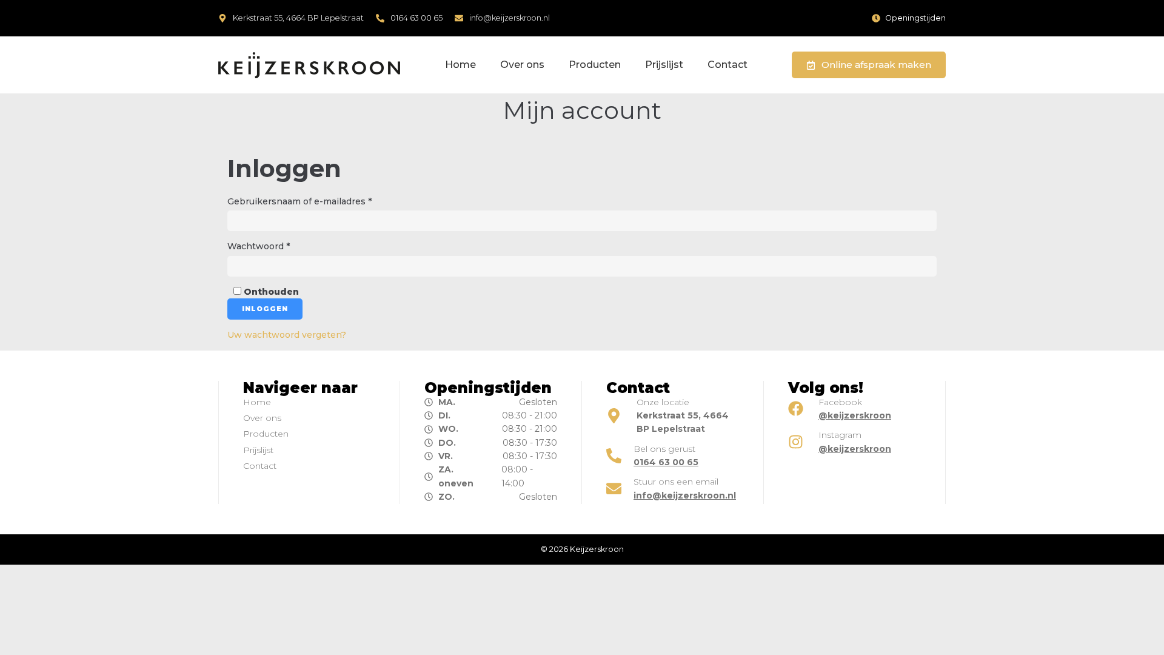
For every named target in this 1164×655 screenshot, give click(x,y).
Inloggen (265, 308)
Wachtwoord (267, 246)
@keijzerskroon (854, 415)
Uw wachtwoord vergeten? (286, 334)
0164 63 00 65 (416, 17)
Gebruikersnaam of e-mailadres (308, 201)
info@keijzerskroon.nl (509, 17)
